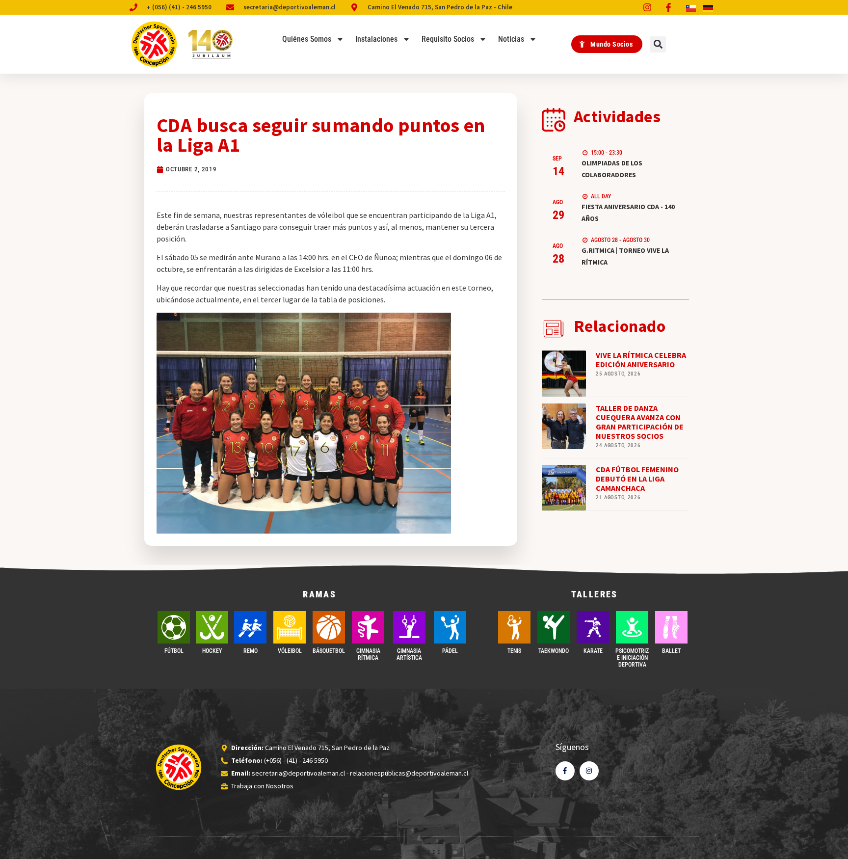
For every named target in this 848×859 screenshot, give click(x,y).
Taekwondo (553, 650)
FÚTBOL (174, 650)
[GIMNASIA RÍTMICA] (368, 627)
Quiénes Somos (306, 39)
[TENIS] (514, 627)
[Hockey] (212, 627)
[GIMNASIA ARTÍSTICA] (409, 627)
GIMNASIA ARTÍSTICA (409, 654)
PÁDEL (450, 650)
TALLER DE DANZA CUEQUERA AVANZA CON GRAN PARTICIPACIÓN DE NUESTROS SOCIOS (640, 422)
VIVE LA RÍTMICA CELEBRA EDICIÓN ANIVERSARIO (641, 359)
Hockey (212, 650)
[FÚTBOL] (174, 627)
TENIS (514, 650)
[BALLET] (671, 627)
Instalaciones (376, 39)
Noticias (511, 39)
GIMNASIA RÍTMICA (368, 654)
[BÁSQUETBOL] (329, 627)
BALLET (671, 650)
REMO (250, 650)
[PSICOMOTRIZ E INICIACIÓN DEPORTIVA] (632, 627)
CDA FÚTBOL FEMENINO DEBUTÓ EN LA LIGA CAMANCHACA (637, 478)
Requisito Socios (448, 39)
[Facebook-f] (565, 770)
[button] (658, 44)
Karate (593, 650)
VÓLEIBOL (290, 650)
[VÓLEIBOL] (289, 627)
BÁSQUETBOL (329, 650)
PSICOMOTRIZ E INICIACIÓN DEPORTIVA (632, 658)
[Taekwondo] (553, 627)
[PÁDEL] (450, 627)
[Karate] (593, 627)
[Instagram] (589, 770)
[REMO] (250, 627)
